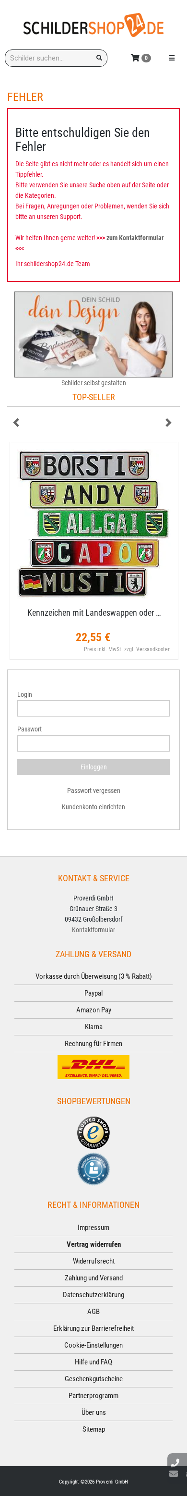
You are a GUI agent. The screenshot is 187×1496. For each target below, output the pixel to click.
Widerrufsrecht (94, 1261)
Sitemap (93, 1429)
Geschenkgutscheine (94, 1378)
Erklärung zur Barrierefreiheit (93, 1328)
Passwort (29, 729)
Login (24, 694)
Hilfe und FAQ (93, 1362)
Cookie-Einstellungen (93, 1345)
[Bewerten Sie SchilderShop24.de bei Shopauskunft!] (93, 1168)
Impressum (93, 1227)
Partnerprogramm (93, 1395)
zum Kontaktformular (135, 238)
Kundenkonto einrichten (93, 807)
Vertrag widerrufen (94, 1244)
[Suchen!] (99, 58)
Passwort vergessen (93, 790)
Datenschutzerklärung (93, 1294)
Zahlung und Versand (94, 1278)
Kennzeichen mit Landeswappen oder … (94, 613)
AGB (93, 1311)
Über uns (94, 1412)
